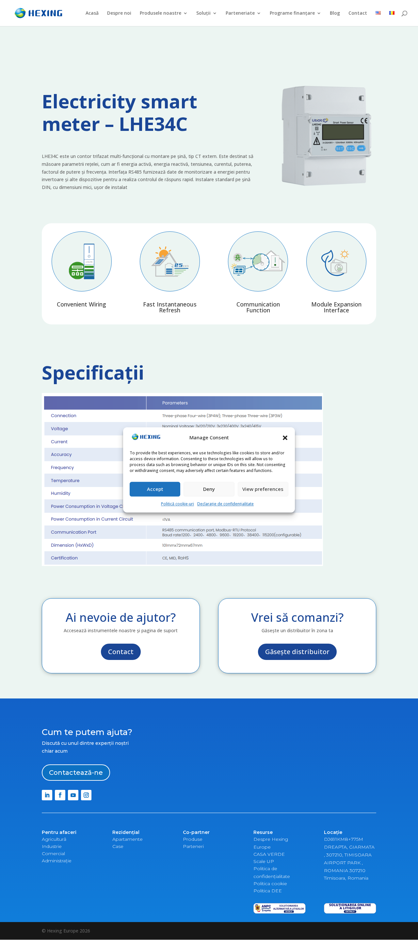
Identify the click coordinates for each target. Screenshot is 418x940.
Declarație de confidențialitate (225, 504)
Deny (209, 489)
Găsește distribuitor (297, 651)
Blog (335, 13)
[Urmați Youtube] (73, 795)
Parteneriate (240, 13)
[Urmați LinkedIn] (47, 795)
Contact (357, 13)
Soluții (203, 13)
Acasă (92, 13)
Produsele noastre (160, 13)
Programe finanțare (292, 13)
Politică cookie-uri (177, 504)
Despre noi (119, 13)
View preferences (262, 489)
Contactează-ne (76, 772)
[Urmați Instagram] (86, 795)
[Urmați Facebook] (60, 795)
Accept (155, 489)
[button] (285, 438)
